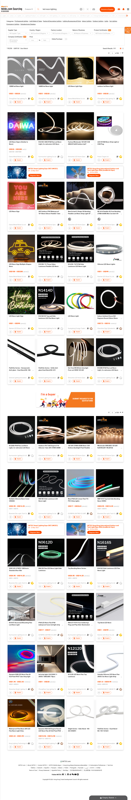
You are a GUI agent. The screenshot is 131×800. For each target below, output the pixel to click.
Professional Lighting (21, 21)
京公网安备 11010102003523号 (93, 770)
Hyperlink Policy (56, 770)
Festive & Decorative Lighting (52, 21)
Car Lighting (113, 21)
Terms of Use (33, 770)
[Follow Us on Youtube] (75, 774)
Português (73, 768)
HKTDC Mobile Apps (55, 765)
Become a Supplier (107, 9)
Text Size (110, 765)
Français (53, 768)
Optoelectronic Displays (28, 24)
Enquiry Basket (108, 798)
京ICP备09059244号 (76, 770)
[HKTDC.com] (65, 761)
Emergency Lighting (13, 24)
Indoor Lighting (86, 21)
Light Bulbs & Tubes (35, 21)
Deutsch (39, 768)
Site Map (65, 770)
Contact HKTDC (42, 765)
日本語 (98, 768)
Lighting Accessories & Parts (72, 21)
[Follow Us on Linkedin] (68, 774)
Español (46, 768)
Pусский (80, 768)
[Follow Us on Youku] (78, 774)
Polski (66, 768)
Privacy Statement (44, 770)
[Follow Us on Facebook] (63, 774)
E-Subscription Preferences (97, 765)
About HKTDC (32, 765)
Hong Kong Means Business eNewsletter (75, 765)
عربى (86, 768)
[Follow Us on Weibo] (70, 774)
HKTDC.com (21, 765)
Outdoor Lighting (98, 21)
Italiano (60, 768)
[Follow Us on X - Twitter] (66, 774)
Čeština (33, 768)
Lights (106, 21)
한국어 (92, 768)
